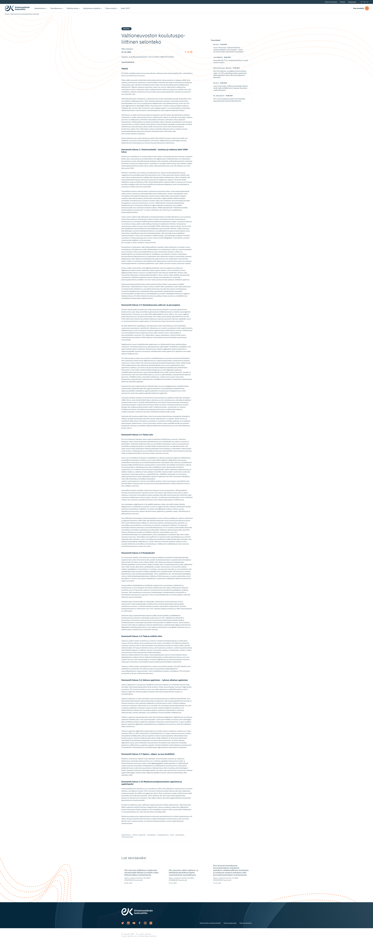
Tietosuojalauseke (230, 923)
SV (367, 2)
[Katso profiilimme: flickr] (151, 923)
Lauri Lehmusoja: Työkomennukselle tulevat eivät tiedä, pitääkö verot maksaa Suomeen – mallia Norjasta (231, 88)
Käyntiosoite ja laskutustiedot (210, 923)
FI (361, 2)
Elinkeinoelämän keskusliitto (17, 8)
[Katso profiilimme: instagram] (145, 923)
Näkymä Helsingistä (331, 2)
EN (364, 2)
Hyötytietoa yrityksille (91, 8)
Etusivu (7, 14)
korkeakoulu (151, 835)
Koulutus (126, 29)
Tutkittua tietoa (72, 8)
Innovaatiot (220, 96)
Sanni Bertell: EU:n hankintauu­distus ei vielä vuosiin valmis (230, 61)
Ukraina (228, 68)
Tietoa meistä (110, 8)
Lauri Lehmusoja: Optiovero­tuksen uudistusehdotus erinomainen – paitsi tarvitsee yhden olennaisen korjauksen (228, 49)
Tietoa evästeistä (245, 923)
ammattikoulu (126, 835)
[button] (367, 8)
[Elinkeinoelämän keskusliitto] (137, 912)
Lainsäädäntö (218, 57)
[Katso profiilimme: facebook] (139, 923)
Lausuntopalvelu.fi (127, 62)
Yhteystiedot (352, 2)
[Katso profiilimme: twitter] (122, 923)
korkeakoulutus (162, 835)
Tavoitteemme (56, 8)
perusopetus (180, 835)
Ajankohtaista (39, 8)
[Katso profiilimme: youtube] (134, 923)
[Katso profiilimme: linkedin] (128, 923)
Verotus (216, 44)
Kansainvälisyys (219, 68)
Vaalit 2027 (125, 8)
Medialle (342, 2)
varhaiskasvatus (127, 837)
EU (214, 96)
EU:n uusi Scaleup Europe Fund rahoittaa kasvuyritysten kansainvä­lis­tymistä (229, 100)
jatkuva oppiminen (139, 835)
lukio (172, 835)
